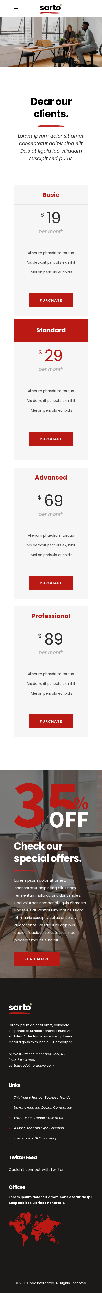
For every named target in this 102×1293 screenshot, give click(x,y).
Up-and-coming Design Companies (43, 1107)
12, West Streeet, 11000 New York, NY (37, 1054)
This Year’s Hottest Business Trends (42, 1097)
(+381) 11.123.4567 (22, 1059)
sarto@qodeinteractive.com (31, 1065)
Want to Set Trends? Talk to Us (38, 1117)
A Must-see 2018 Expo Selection (39, 1128)
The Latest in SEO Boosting (35, 1138)
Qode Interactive (40, 1283)
